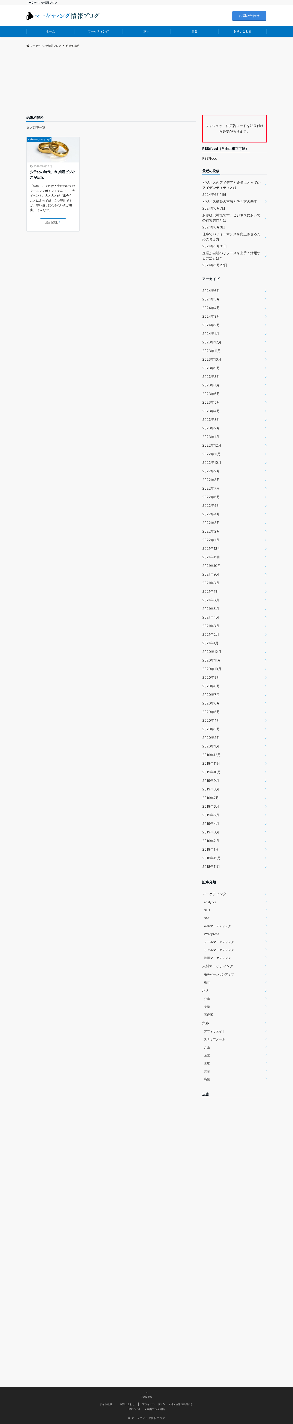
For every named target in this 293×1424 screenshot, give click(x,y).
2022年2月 (211, 531)
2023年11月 (211, 351)
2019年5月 (210, 815)
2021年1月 (210, 643)
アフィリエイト (214, 1031)
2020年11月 (211, 660)
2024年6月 (211, 290)
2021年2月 (210, 634)
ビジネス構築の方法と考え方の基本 (229, 201)
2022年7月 (211, 488)
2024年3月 (211, 316)
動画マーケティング (217, 958)
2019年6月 (210, 806)
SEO (207, 910)
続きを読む (51, 222)
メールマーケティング (219, 942)
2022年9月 (211, 471)
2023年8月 (211, 376)
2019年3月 (210, 832)
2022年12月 (211, 445)
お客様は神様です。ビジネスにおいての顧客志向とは (231, 217)
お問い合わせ (249, 16)
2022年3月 (211, 523)
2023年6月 (211, 394)
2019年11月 (211, 763)
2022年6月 (211, 497)
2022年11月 (211, 454)
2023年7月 (211, 385)
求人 (146, 31)
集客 (195, 31)
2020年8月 (211, 686)
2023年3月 (211, 419)
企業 (207, 1007)
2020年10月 (211, 669)
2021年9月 (210, 574)
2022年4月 (211, 514)
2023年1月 (210, 437)
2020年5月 (211, 712)
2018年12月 (211, 858)
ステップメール (214, 1039)
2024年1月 (210, 333)
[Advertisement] (146, 83)
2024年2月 (211, 325)
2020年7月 (211, 694)
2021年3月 (210, 626)
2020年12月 (211, 651)
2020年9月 (211, 677)
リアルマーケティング (219, 950)
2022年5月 (211, 505)
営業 (207, 1071)
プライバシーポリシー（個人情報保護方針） (167, 1404)
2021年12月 (211, 548)
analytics (210, 902)
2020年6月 (211, 703)
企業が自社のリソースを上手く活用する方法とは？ (231, 255)
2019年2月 (210, 841)
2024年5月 (211, 299)
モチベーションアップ (219, 974)
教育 (207, 982)
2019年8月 (210, 789)
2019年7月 (210, 798)
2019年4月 (210, 823)
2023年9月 (211, 368)
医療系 (208, 1015)
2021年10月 (211, 565)
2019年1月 (210, 849)
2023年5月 (211, 402)
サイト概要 (106, 1404)
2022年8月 (211, 480)
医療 (207, 1063)
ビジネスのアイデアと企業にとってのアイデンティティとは (231, 185)
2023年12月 (211, 342)
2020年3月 (211, 729)
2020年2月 (211, 737)
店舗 (207, 1079)
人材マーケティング (217, 966)
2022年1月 (210, 540)
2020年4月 (211, 720)
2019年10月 (211, 772)
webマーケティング (39, 139)
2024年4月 (211, 308)
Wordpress (211, 934)
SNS (207, 918)
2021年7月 (210, 591)
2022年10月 (211, 462)
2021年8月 (210, 583)
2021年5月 (210, 608)
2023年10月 (211, 359)
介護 (207, 999)
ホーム (50, 31)
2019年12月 (211, 755)
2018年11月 (211, 866)
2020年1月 (210, 746)
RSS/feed (209, 158)
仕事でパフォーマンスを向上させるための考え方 (231, 236)
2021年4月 (210, 617)
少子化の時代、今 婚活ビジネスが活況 (53, 174)
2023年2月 (211, 428)
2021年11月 (211, 557)
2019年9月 (210, 780)
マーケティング (98, 31)
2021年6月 (210, 600)
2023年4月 (211, 411)
